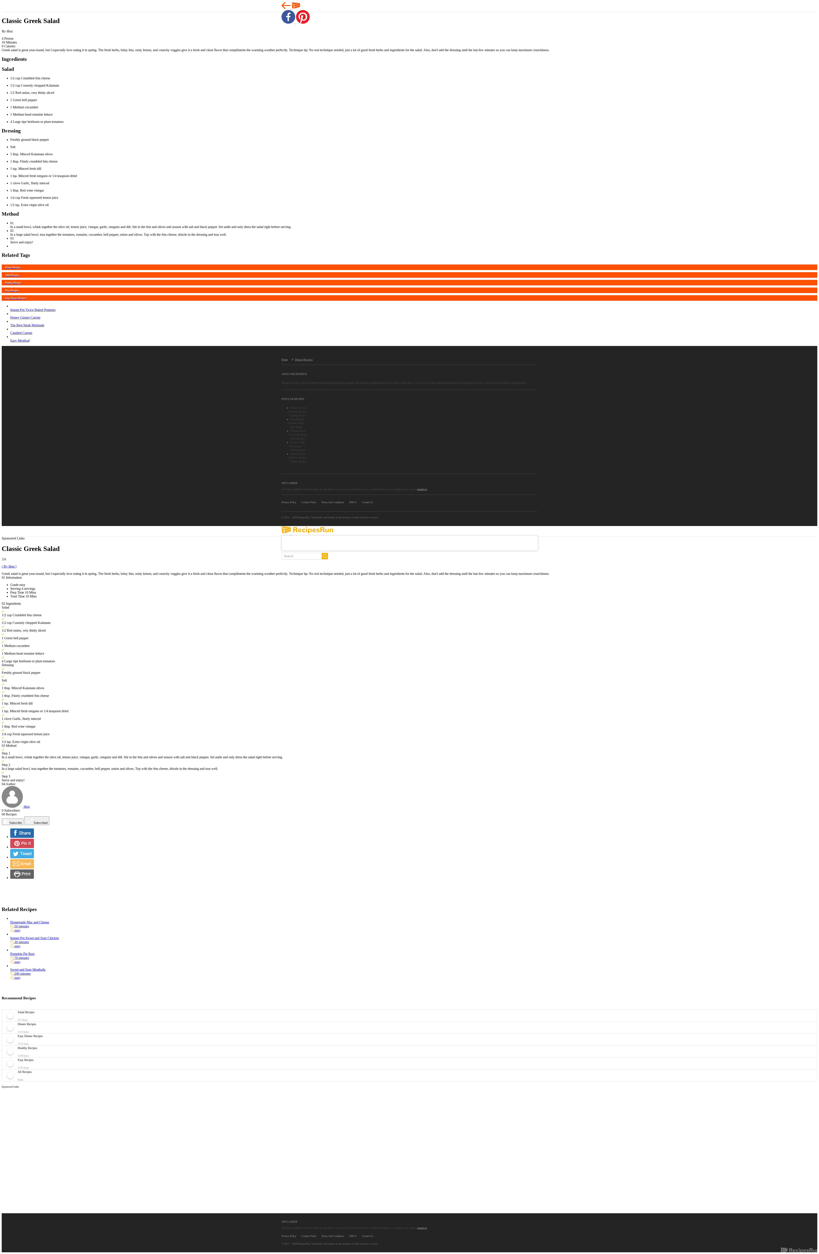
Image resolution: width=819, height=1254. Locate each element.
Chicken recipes (298, 407)
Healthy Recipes (298, 461)
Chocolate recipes (297, 411)
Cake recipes (295, 446)
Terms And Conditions (332, 502)
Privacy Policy (289, 502)
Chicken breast (297, 430)
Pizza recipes (297, 419)
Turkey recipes (298, 453)
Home (285, 359)
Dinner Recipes (304, 359)
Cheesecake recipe (297, 434)
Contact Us (367, 502)
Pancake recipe (296, 423)
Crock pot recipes (297, 457)
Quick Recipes (297, 438)
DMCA (353, 502)
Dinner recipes (298, 450)
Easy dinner (296, 427)
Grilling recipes (298, 415)
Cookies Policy (309, 502)
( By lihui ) (9, 566)
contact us (422, 489)
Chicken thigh (297, 442)
